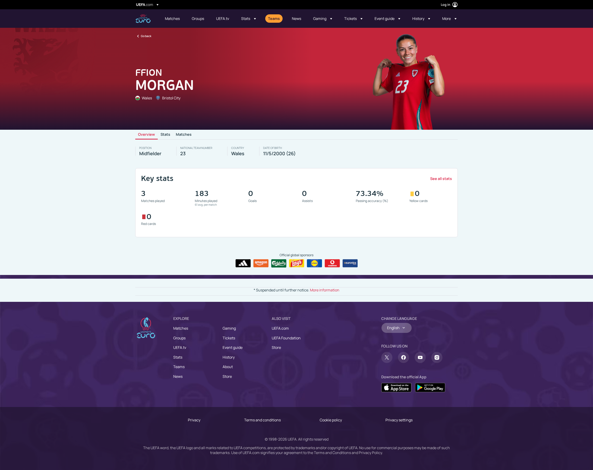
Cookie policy (331, 420)
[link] (172, 18)
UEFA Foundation (286, 338)
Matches (184, 134)
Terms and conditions (262, 420)
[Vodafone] (332, 263)
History (229, 357)
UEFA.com (280, 328)
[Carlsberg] (278, 263)
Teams (179, 366)
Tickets (229, 338)
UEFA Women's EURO (143, 18)
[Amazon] (260, 263)
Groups (179, 338)
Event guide (233, 347)
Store (227, 376)
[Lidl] (314, 263)
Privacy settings (399, 420)
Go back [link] (146, 36)
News (178, 376)
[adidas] (243, 263)
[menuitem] (172, 18)
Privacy (194, 420)
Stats (165, 134)
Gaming (229, 328)
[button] (248, 18)
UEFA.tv (179, 347)
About (228, 366)
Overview (146, 134)
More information (324, 290)
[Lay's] (296, 263)
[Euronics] (350, 263)
